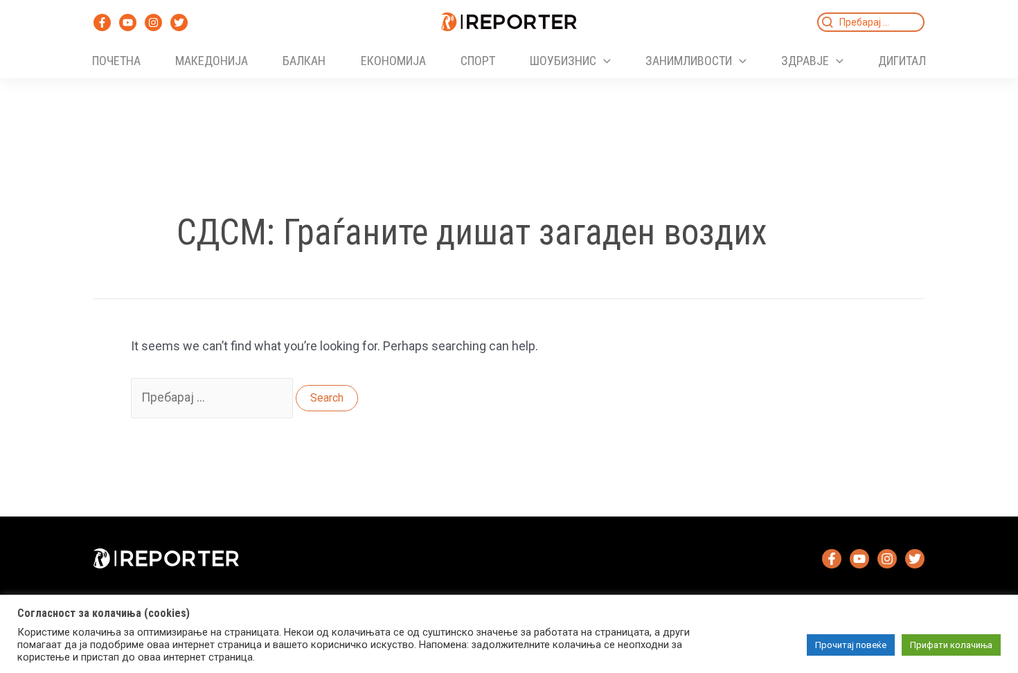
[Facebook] (102, 22)
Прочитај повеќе (850, 645)
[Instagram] (153, 22)
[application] (603, 61)
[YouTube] (127, 22)
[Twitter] (179, 22)
